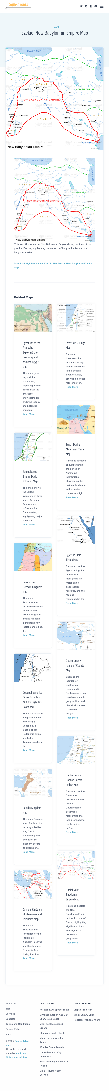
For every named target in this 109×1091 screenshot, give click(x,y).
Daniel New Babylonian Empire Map (72, 894)
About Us (11, 1003)
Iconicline (21, 1053)
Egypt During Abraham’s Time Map (75, 449)
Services (10, 1013)
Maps (57, 27)
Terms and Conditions (18, 1024)
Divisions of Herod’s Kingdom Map (32, 587)
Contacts (10, 1018)
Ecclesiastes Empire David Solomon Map (30, 476)
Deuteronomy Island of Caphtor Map (75, 665)
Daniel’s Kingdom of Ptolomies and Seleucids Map (32, 914)
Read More (29, 414)
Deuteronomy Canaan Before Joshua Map (74, 780)
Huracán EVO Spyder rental (54, 1009)
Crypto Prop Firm (83, 1009)
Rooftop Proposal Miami (87, 1019)
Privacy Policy (13, 1029)
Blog (8, 1008)
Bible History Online (16, 1057)
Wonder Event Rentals (52, 1047)
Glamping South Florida (52, 1033)
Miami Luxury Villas (84, 1014)
